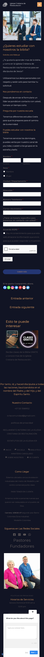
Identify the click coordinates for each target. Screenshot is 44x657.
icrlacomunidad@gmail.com (22, 416)
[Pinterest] (20, 287)
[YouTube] (24, 534)
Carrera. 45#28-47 (13, 513)
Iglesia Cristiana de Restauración (18, 4)
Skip (26, 652)
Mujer (9, 176)
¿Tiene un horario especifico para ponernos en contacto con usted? (20, 219)
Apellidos (26, 164)
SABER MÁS (22, 272)
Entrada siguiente (22, 307)
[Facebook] (5, 287)
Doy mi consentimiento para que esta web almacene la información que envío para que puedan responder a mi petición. (22, 237)
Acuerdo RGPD (11, 230)
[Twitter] (28, 287)
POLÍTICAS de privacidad (22, 595)
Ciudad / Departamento (15, 181)
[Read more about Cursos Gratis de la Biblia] (22, 339)
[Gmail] (24, 287)
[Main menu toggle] (39, 4)
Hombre (10, 172)
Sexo (6, 168)
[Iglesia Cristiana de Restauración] (5, 4)
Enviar (8, 259)
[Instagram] (12, 287)
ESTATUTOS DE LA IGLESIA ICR (22, 441)
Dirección (8, 190)
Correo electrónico (13, 209)
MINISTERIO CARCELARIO (22, 454)
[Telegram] (16, 287)
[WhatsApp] (29, 534)
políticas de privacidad (22, 423)
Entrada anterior (22, 298)
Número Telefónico (13, 200)
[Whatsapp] (8, 287)
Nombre (7, 156)
